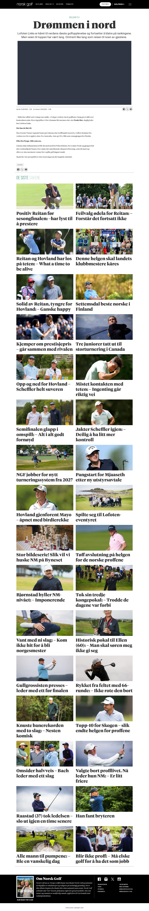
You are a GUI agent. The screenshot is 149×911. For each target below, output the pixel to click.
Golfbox (116, 4)
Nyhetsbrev (105, 4)
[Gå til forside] (25, 4)
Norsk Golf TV (49, 4)
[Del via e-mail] (130, 109)
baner (20, 165)
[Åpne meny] (130, 4)
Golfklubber (39, 4)
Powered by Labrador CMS (74, 908)
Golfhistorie (59, 4)
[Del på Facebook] (123, 109)
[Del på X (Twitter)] (127, 109)
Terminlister (69, 4)
